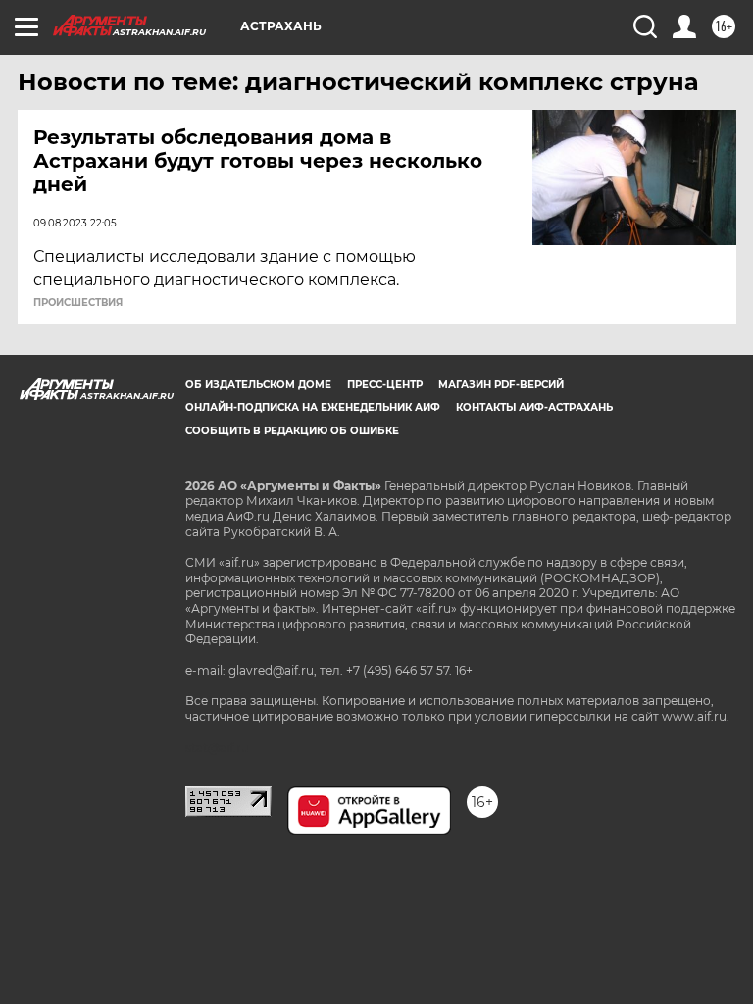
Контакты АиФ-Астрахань (534, 407)
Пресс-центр (385, 384)
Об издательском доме (258, 384)
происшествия (78, 303)
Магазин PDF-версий (501, 384)
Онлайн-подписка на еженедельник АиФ (312, 407)
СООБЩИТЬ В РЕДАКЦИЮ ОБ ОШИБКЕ (292, 431)
